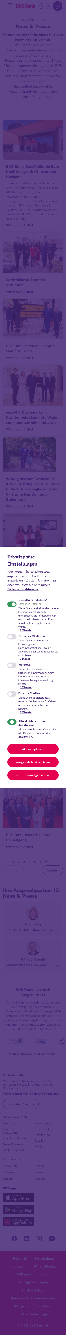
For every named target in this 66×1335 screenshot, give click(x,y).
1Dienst (24, 658)
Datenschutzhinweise (22, 589)
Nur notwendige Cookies (33, 775)
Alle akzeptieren (33, 749)
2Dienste (25, 630)
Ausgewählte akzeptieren (33, 762)
